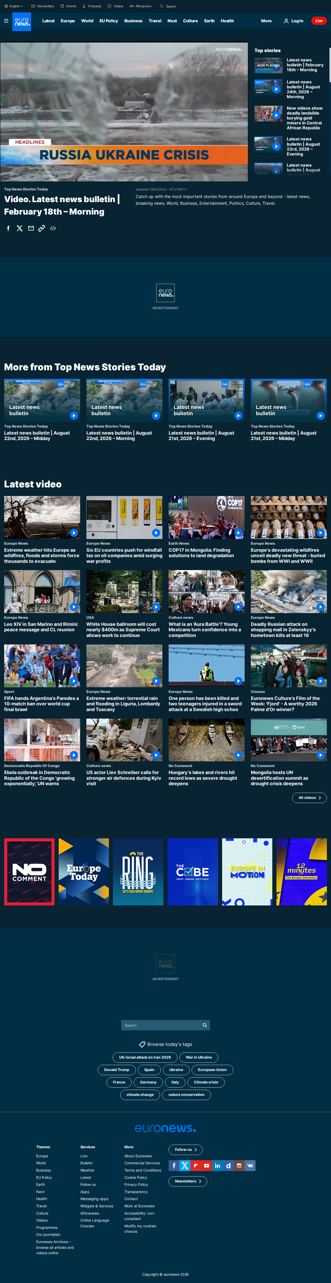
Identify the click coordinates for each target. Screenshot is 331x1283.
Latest (48, 20)
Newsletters (185, 1181)
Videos (42, 1220)
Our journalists (48, 1234)
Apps (84, 1191)
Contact (131, 1198)
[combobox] (187, 6)
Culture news (181, 617)
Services (87, 1147)
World (87, 20)
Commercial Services (142, 1163)
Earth (209, 20)
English (14, 6)
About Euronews (138, 1156)
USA (90, 617)
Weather (87, 1170)
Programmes (47, 1227)
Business (133, 20)
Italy (175, 1082)
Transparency (136, 1191)
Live (319, 20)
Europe (68, 20)
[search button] (161, 6)
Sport (9, 691)
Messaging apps (94, 1198)
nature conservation (187, 1095)
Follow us (88, 1184)
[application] (124, 111)
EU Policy (109, 20)
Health (227, 20)
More (128, 1147)
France (119, 1082)
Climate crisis (206, 1082)
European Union (212, 1070)
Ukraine (176, 1070)
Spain (149, 1070)
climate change (140, 1095)
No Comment (180, 765)
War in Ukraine (199, 1057)
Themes (43, 1147)
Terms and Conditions (142, 1170)
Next (172, 20)
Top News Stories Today (26, 426)
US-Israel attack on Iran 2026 (145, 1057)
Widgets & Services (96, 1206)
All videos (307, 797)
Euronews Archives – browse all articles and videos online (55, 1247)
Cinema (258, 691)
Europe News (16, 543)
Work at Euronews (139, 1206)
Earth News (179, 543)
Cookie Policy (135, 1177)
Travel (155, 20)
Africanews (89, 1213)
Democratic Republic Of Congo (32, 765)
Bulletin (86, 1163)
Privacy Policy (136, 1184)
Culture (190, 20)
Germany (148, 1082)
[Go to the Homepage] (21, 21)
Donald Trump (116, 1070)
